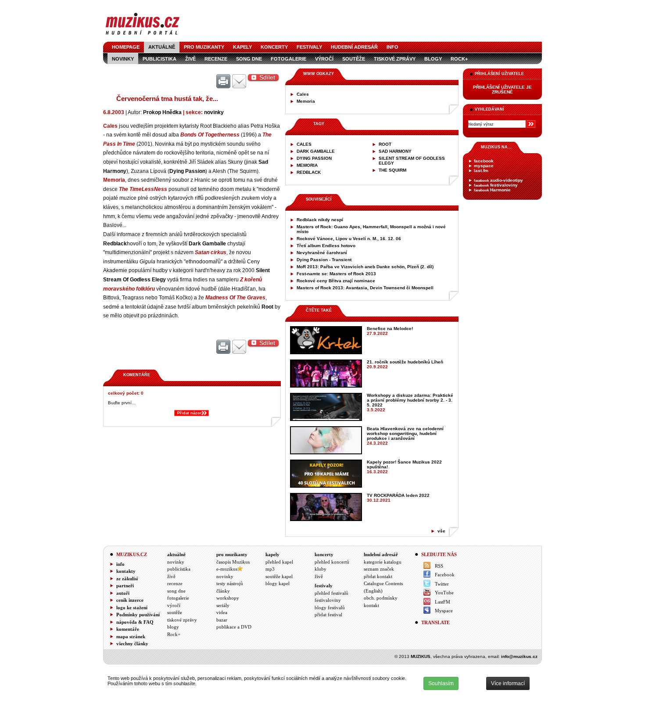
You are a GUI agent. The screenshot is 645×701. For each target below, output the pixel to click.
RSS (439, 565)
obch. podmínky (381, 597)
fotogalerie (288, 58)
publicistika (159, 58)
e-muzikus (226, 569)
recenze (215, 58)
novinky (123, 58)
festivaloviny (496, 185)
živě (190, 58)
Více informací (508, 683)
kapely (242, 47)
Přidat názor (189, 413)
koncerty (274, 47)
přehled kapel (279, 561)
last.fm (481, 170)
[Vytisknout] (223, 81)
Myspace (444, 610)
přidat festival (328, 614)
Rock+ (459, 58)
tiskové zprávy (395, 58)
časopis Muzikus (233, 561)
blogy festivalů (330, 607)
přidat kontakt (378, 576)
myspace (484, 165)
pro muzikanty (204, 47)
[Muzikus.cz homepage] (142, 35)
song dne (249, 58)
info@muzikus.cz (519, 656)
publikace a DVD (233, 626)
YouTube (444, 592)
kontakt (371, 605)
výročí (324, 58)
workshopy (227, 597)
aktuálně (161, 47)
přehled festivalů (331, 593)
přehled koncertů (332, 561)
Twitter (442, 583)
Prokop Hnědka (162, 112)
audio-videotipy (498, 180)
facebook (484, 160)
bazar (221, 619)
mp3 (270, 569)
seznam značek (379, 569)
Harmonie (492, 189)
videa (221, 612)
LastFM (442, 601)
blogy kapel (277, 583)
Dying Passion (187, 171)
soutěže (353, 58)
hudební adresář (354, 47)
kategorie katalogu (382, 561)
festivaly (309, 47)
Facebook (445, 574)
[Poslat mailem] (239, 81)
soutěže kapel (279, 576)
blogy (433, 58)
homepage (126, 47)
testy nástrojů (229, 583)
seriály (222, 605)
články (223, 590)
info (392, 47)
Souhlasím (441, 683)
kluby (320, 569)
